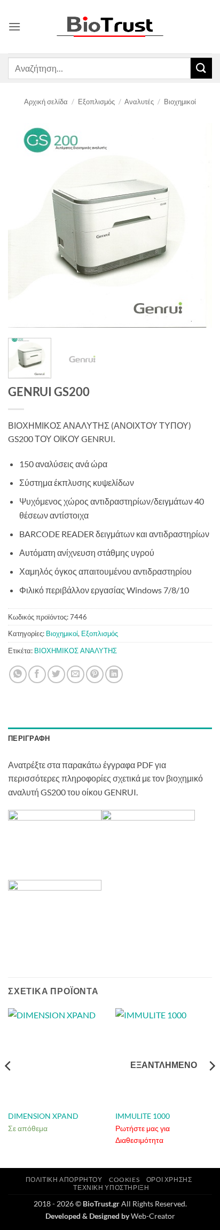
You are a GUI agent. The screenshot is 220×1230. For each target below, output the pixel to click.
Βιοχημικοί (180, 101)
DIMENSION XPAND (43, 1116)
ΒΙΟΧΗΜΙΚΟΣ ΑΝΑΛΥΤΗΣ (75, 650)
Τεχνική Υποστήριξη (111, 1187)
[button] (14, 26)
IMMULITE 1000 (142, 1116)
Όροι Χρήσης (169, 1179)
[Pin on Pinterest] (95, 674)
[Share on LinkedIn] (114, 674)
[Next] (194, 225)
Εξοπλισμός (96, 101)
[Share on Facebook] (37, 674)
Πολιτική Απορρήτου (64, 1179)
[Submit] (201, 68)
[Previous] (25, 225)
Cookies (124, 1179)
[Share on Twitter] (56, 674)
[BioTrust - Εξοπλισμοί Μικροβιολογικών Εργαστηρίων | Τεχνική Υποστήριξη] (110, 27)
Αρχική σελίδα (46, 101)
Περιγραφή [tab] (29, 738)
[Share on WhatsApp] (18, 674)
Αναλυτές (139, 101)
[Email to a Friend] (75, 674)
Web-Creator (153, 1215)
